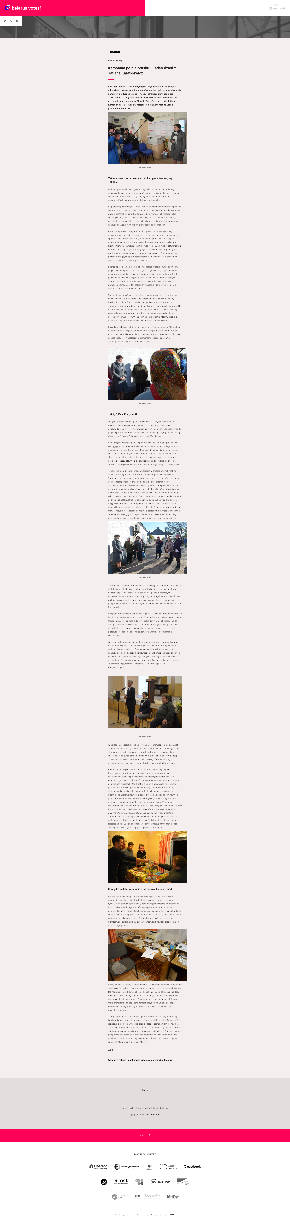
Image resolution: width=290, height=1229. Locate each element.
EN (5, 21)
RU (11, 21)
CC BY (172, 1215)
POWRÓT (142, 1135)
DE (17, 21)
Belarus (134, 1215)
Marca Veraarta (151, 1215)
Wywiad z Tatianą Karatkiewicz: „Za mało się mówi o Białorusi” (141, 1060)
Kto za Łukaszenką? (151, 1114)
